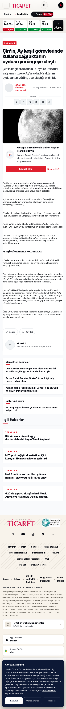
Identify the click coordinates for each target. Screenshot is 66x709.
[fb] (42, 534)
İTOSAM (55, 553)
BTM (23, 547)
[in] (52, 534)
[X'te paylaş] (17, 102)
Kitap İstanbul (51, 547)
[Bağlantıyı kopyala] (49, 102)
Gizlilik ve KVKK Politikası (30, 579)
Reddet (51, 701)
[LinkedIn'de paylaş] (36, 102)
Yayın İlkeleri (60, 579)
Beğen (12, 332)
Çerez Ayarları (32, 701)
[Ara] (44, 5)
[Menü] (6, 5)
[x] (13, 534)
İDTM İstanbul (38, 553)
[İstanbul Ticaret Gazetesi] (22, 5)
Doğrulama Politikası (46, 579)
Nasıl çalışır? (53, 169)
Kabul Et (14, 701)
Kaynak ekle (25, 169)
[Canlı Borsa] (60, 5)
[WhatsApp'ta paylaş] (30, 102)
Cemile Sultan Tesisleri (27, 559)
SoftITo (35, 547)
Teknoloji (9, 43)
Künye (6, 579)
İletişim (17, 579)
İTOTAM (12, 547)
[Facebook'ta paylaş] (23, 102)
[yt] (23, 534)
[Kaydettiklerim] (52, 5)
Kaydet (29, 332)
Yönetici (21, 343)
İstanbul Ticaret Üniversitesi (33, 565)
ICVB (47, 559)
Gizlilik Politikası (49, 690)
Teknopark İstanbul (17, 553)
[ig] (33, 534)
